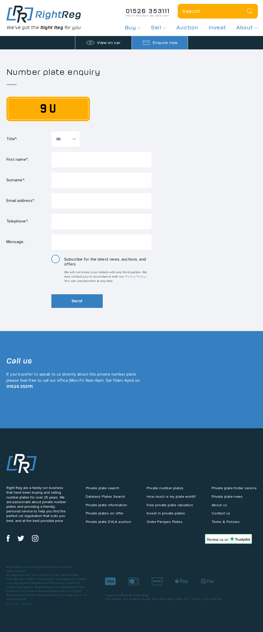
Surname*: (15, 180)
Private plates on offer (105, 513)
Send (77, 301)
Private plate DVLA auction (108, 522)
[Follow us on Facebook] (8, 540)
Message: (15, 241)
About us (219, 505)
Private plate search (102, 488)
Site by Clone (19, 604)
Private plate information (106, 505)
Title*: (11, 139)
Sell (157, 27)
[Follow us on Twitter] (20, 540)
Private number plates (165, 488)
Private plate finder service (234, 488)
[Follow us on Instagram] (35, 540)
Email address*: (20, 200)
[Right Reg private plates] (43, 14)
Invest (217, 27)
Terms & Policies (226, 522)
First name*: (17, 159)
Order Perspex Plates (164, 522)
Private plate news (227, 497)
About (245, 27)
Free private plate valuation (170, 505)
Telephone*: (17, 221)
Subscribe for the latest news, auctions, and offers (105, 261)
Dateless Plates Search (105, 497)
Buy (131, 27)
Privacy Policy (135, 276)
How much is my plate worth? (171, 497)
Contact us (221, 513)
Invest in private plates (166, 513)
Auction (187, 27)
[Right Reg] (21, 464)
